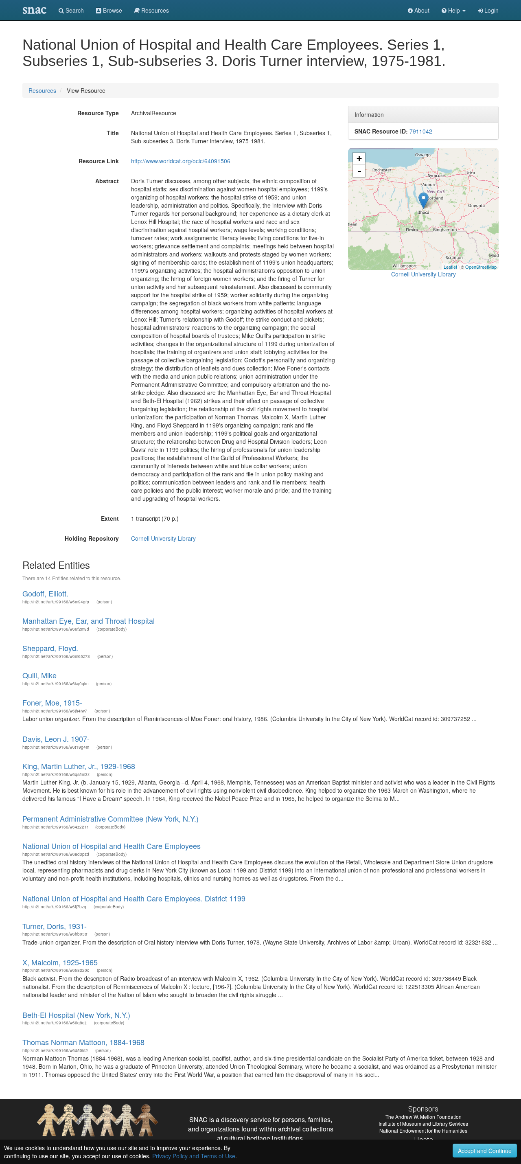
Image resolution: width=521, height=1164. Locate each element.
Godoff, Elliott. (45, 593)
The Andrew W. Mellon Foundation (423, 1116)
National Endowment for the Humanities (423, 1130)
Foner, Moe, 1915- (52, 702)
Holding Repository (92, 538)
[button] (454, 10)
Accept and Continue (485, 1150)
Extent (110, 518)
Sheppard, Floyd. (50, 647)
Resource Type (98, 113)
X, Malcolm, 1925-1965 (60, 962)
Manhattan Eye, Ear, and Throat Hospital (88, 620)
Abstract (107, 181)
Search (74, 10)
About (421, 10)
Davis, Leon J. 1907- (56, 738)
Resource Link (99, 161)
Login (491, 10)
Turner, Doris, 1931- (54, 926)
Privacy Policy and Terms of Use (193, 1156)
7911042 (420, 131)
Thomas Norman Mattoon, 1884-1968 (83, 1042)
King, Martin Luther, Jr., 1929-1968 (78, 766)
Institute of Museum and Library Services (423, 1123)
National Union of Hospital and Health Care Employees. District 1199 (133, 898)
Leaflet (450, 266)
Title (113, 133)
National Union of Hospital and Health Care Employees (111, 845)
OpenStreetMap (481, 266)
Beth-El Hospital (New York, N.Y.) (76, 1014)
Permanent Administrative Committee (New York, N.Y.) (110, 818)
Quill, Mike (39, 675)
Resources (42, 90)
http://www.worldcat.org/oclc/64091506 (180, 161)
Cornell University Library (163, 538)
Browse (111, 10)
